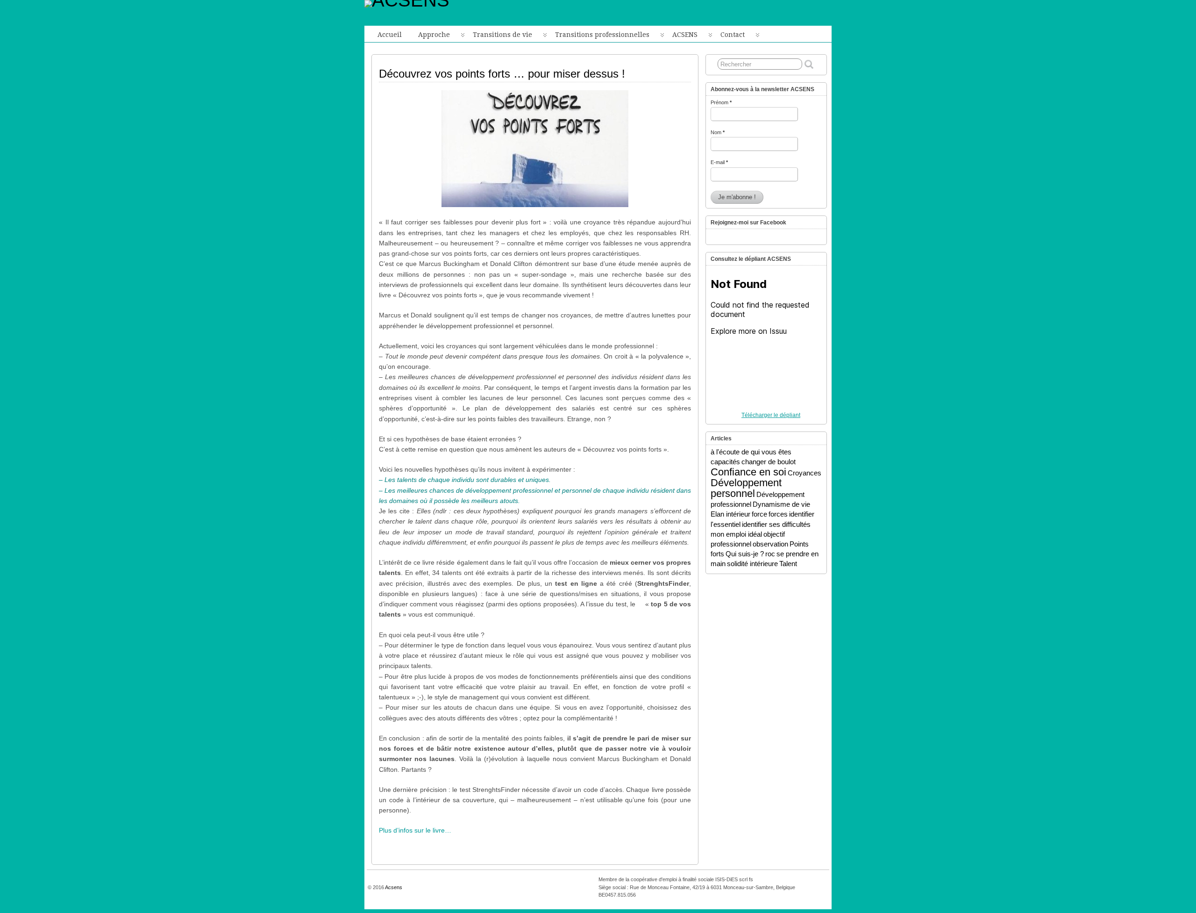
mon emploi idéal (736, 534)
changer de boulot (768, 462)
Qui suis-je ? (745, 554)
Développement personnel (746, 488)
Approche (434, 34)
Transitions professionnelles (602, 34)
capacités (725, 462)
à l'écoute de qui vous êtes (751, 452)
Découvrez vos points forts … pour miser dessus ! (502, 73)
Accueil (389, 34)
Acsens (393, 887)
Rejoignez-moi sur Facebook (748, 222)
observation (770, 544)
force (759, 514)
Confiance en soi (748, 472)
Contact (732, 34)
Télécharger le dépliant (770, 415)
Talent (788, 564)
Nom (718, 132)
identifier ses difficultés (776, 524)
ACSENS (685, 34)
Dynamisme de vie (781, 504)
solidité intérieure (752, 564)
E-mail (719, 162)
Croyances (804, 473)
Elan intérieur (730, 514)
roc (770, 554)
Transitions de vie (502, 34)
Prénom (721, 102)
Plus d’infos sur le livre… (415, 830)
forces (778, 514)
